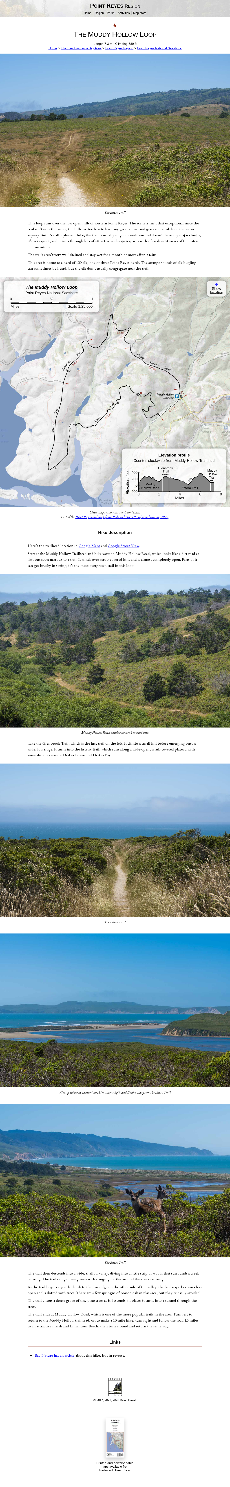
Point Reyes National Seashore (159, 48)
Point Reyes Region (119, 48)
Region (99, 13)
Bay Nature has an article (55, 1355)
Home (87, 13)
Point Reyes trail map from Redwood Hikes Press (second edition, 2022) (122, 517)
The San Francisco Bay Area (81, 48)
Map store (139, 13)
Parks (111, 13)
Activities (124, 13)
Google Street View (123, 545)
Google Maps (89, 545)
